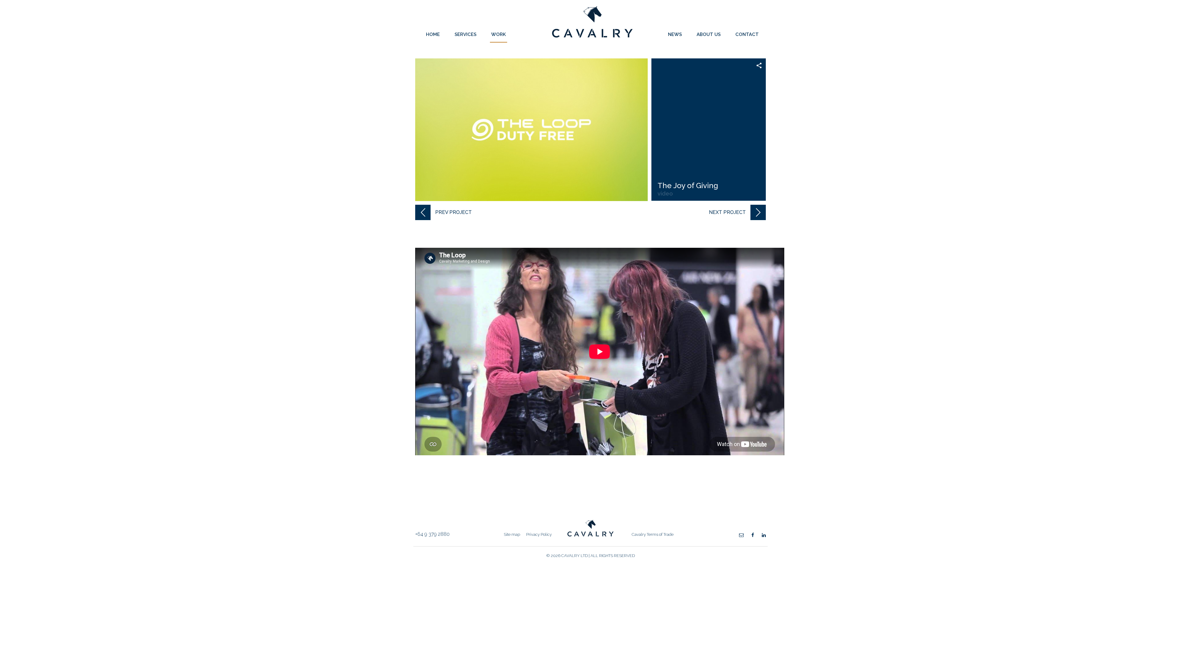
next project (727, 212)
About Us (709, 34)
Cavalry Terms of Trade (653, 534)
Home (433, 34)
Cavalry (592, 36)
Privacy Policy (539, 534)
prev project (453, 212)
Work (498, 34)
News (675, 34)
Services (465, 34)
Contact (747, 34)
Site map (512, 534)
